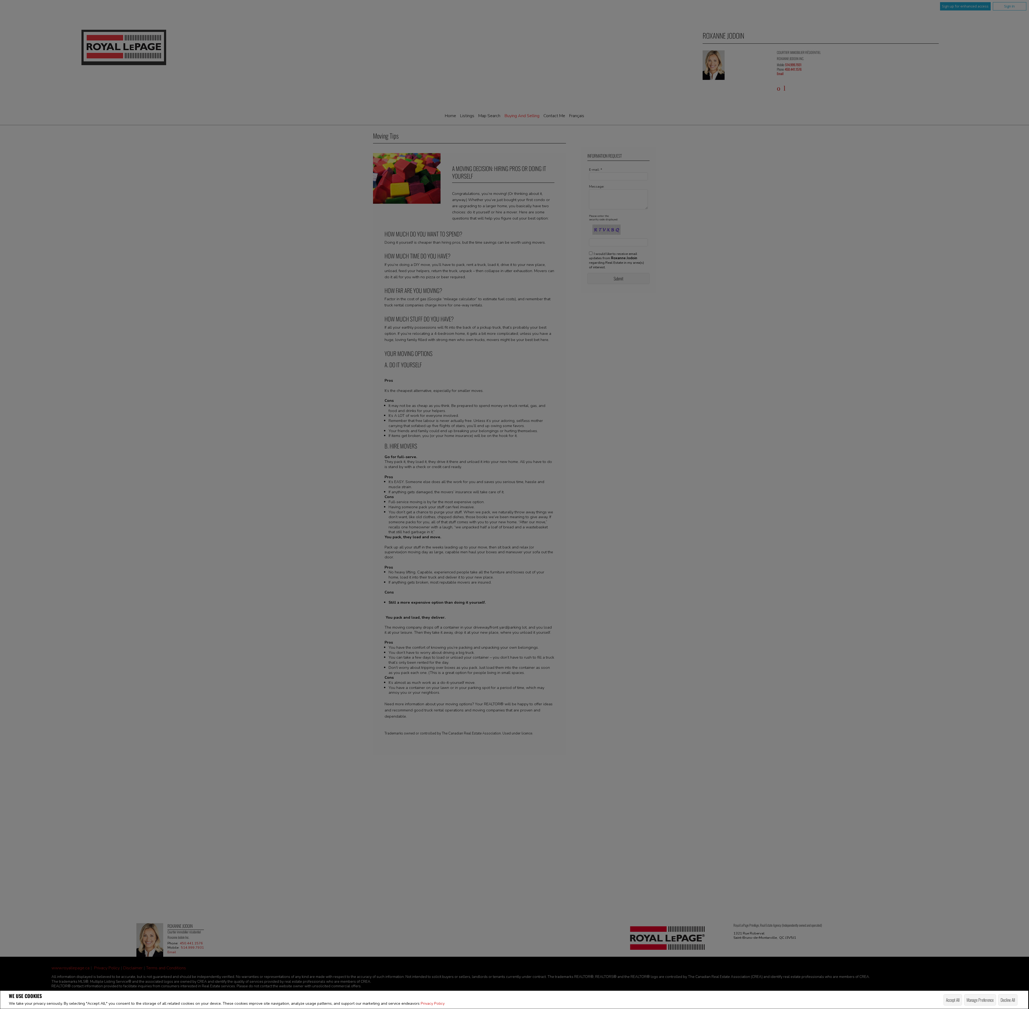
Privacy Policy (433, 1003)
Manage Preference (980, 1000)
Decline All (1008, 1000)
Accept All (953, 1000)
